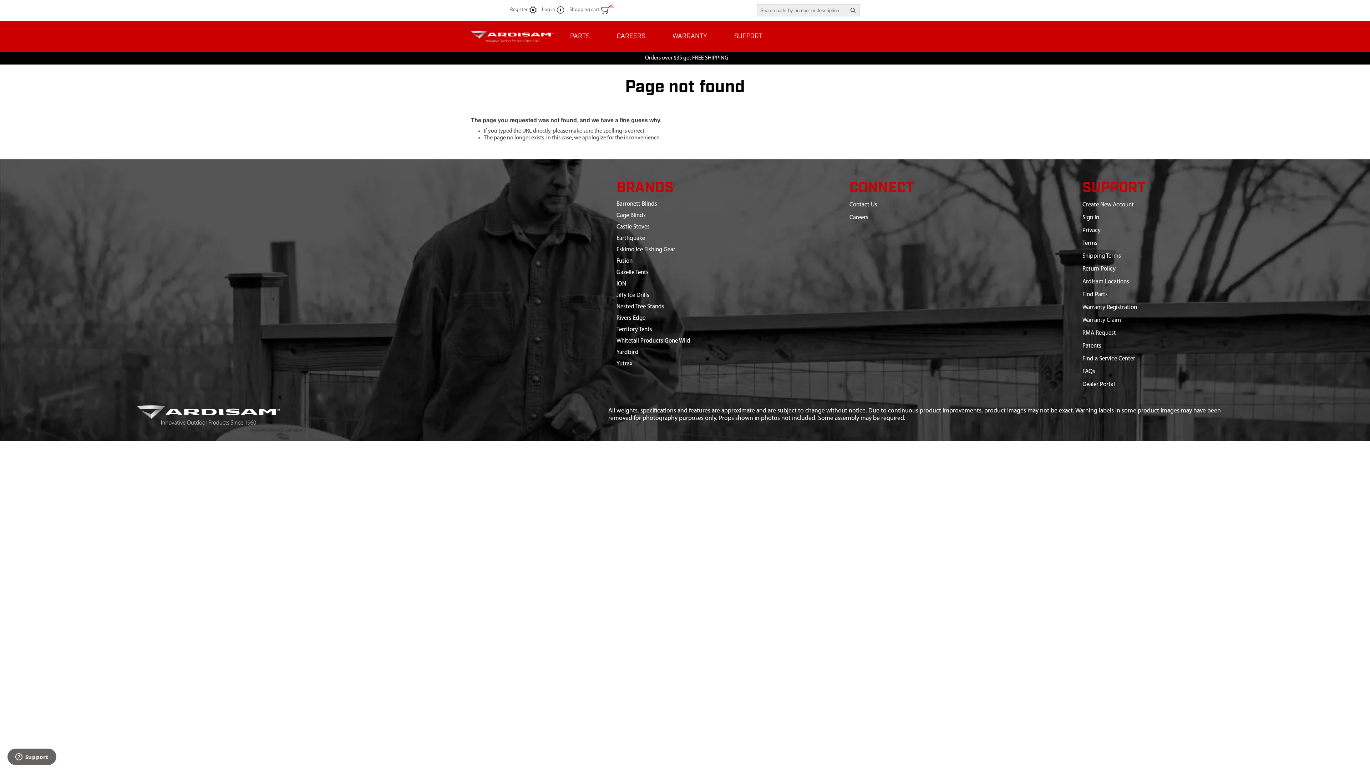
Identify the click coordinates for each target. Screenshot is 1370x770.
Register (519, 9)
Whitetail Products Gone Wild (653, 341)
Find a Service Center (1108, 359)
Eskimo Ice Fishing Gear (645, 250)
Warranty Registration (1109, 307)
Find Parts (1095, 295)
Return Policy (1099, 269)
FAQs (1088, 372)
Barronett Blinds (636, 204)
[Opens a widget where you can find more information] (31, 757)
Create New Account (1108, 205)
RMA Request (1099, 333)
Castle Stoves (633, 227)
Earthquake (630, 238)
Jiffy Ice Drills (632, 295)
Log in (548, 9)
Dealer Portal (1098, 384)
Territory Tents (634, 330)
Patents (1091, 346)
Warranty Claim (1101, 320)
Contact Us (863, 205)
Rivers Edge (630, 318)
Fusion (624, 261)
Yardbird (627, 352)
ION (621, 284)
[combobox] (802, 10)
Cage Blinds (631, 215)
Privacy (1091, 230)
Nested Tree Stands (640, 307)
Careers (858, 218)
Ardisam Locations (1105, 282)
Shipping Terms (1101, 256)
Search (853, 10)
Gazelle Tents (632, 273)
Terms (1089, 243)
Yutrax (624, 364)
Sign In (1090, 218)
